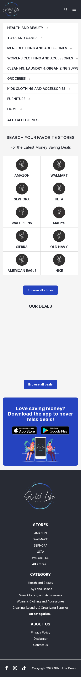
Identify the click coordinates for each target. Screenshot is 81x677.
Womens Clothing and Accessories (42, 58)
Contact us (40, 645)
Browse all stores (40, 290)
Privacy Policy (40, 632)
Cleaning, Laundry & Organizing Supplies (42, 68)
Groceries (19, 78)
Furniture (18, 99)
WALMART (40, 539)
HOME (14, 109)
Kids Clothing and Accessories (38, 89)
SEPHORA (40, 545)
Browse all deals (40, 384)
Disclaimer (41, 638)
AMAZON (40, 533)
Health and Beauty (27, 28)
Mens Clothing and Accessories (39, 48)
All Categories (22, 120)
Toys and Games (24, 38)
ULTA (40, 551)
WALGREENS (40, 558)
